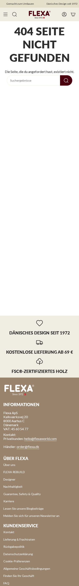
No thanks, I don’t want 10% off (52, 304)
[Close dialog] (74, 286)
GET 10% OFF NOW (52, 298)
